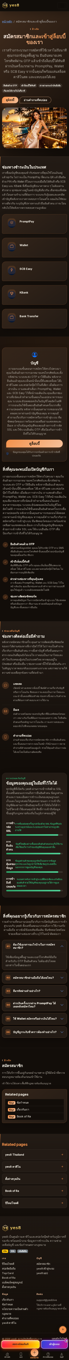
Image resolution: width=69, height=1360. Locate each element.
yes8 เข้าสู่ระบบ (45, 1268)
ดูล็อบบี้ (10, 100)
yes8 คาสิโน (9, 1322)
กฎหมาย (6, 1313)
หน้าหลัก (7, 21)
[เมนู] (62, 5)
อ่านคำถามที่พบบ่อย (35, 100)
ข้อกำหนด (18, 1102)
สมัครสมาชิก (43, 1263)
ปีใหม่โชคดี (8, 1263)
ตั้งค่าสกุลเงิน (9, 1287)
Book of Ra (20, 1116)
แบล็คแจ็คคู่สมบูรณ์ (12, 1282)
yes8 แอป (42, 1273)
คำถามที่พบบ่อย (10, 1318)
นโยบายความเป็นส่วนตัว (15, 1309)
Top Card (8, 1273)
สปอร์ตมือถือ (9, 1268)
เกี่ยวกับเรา (19, 1109)
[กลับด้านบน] (62, 1329)
